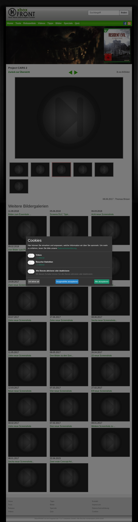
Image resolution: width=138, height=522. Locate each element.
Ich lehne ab (34, 281)
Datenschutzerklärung (67, 248)
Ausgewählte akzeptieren (67, 281)
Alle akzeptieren (101, 281)
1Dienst (40, 258)
